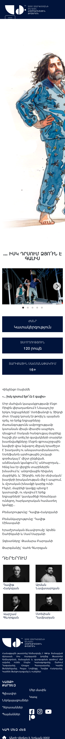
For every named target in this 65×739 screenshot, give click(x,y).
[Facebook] (31, 712)
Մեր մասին (37, 690)
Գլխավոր (9, 693)
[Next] (57, 286)
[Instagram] (39, 712)
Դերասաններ (12, 707)
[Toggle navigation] (10, 19)
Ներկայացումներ (15, 700)
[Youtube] (48, 712)
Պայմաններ (11, 714)
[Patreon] (32, 718)
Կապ (33, 697)
